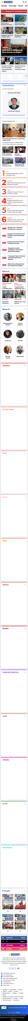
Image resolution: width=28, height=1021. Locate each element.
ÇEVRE (4, 804)
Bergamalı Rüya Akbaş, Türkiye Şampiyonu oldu (14, 174)
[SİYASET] (25, 628)
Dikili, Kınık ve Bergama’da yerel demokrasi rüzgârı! (16, 183)
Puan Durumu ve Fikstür (9, 980)
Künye (21, 998)
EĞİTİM (10, 991)
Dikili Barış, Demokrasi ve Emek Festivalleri (13, 996)
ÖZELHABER (12, 6)
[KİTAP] (25, 453)
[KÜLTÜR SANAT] (25, 409)
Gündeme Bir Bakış (14, 93)
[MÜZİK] (25, 497)
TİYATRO (5, 760)
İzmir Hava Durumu (7, 975)
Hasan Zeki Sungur (14, 111)
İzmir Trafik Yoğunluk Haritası (10, 978)
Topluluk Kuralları (7, 1000)
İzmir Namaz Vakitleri (8, 976)
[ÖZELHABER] (25, 847)
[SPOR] (25, 541)
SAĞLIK (16, 991)
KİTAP (4, 453)
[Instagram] (15, 968)
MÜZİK (5, 497)
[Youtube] (18, 968)
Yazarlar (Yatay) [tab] (8, 85)
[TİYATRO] (25, 760)
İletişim (16, 998)
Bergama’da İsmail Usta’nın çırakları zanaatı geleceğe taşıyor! (15, 202)
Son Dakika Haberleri (8, 983)
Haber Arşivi (6, 985)
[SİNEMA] (25, 584)
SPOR (7, 171)
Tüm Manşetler (7, 981)
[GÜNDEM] (25, 365)
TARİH (8, 190)
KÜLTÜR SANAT (8, 409)
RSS (5, 1007)
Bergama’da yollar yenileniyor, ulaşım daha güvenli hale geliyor (15, 249)
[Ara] (23, 2)
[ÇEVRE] (25, 803)
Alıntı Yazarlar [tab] (7, 89)
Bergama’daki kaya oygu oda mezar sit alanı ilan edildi (15, 211)
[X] (12, 968)
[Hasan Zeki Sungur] (14, 103)
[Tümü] (25, 271)
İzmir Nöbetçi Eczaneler (9, 973)
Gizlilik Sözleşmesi (7, 998)
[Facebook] (10, 968)
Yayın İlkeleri (16, 1000)
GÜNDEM (4, 6)
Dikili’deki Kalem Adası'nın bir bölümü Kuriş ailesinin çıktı (15, 220)
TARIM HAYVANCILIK (10, 672)
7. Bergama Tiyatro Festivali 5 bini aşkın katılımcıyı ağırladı (16, 257)
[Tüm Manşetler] (25, 121)
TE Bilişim (18, 1012)
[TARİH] (25, 716)
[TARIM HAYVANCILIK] (25, 672)
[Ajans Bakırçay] (7, 2)
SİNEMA (5, 585)
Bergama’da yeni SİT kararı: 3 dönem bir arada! (15, 192)
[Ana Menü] (25, 2)
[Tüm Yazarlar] (25, 85)
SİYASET (20, 6)
